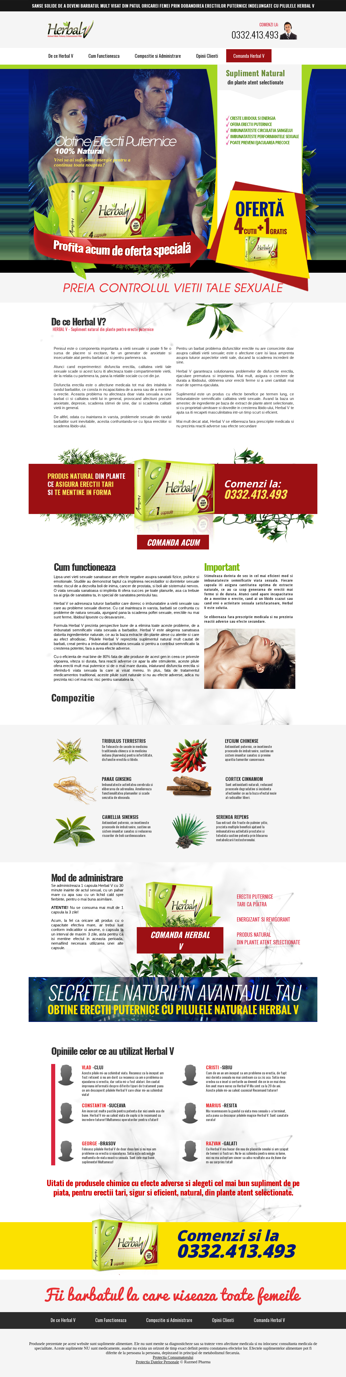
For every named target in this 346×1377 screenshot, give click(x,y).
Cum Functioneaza (104, 55)
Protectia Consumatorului (173, 1357)
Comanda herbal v (180, 940)
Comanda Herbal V (248, 55)
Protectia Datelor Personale (157, 1362)
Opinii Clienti (207, 55)
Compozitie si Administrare (158, 55)
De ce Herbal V (60, 55)
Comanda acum (173, 542)
